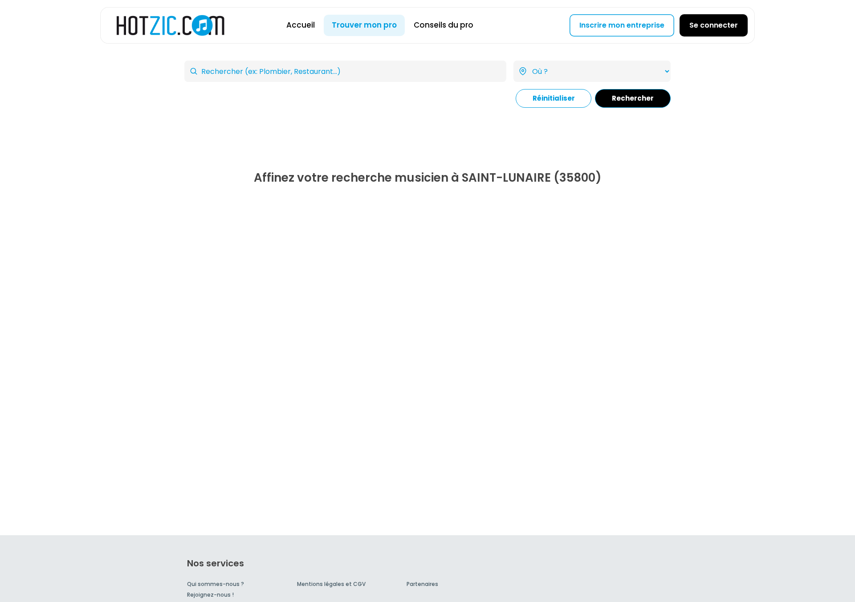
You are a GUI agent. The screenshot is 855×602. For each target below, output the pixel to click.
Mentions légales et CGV (331, 584)
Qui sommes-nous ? (215, 584)
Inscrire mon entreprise (621, 25)
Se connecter (713, 25)
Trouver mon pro (364, 25)
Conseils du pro (443, 25)
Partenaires (422, 584)
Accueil (300, 25)
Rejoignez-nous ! (210, 594)
